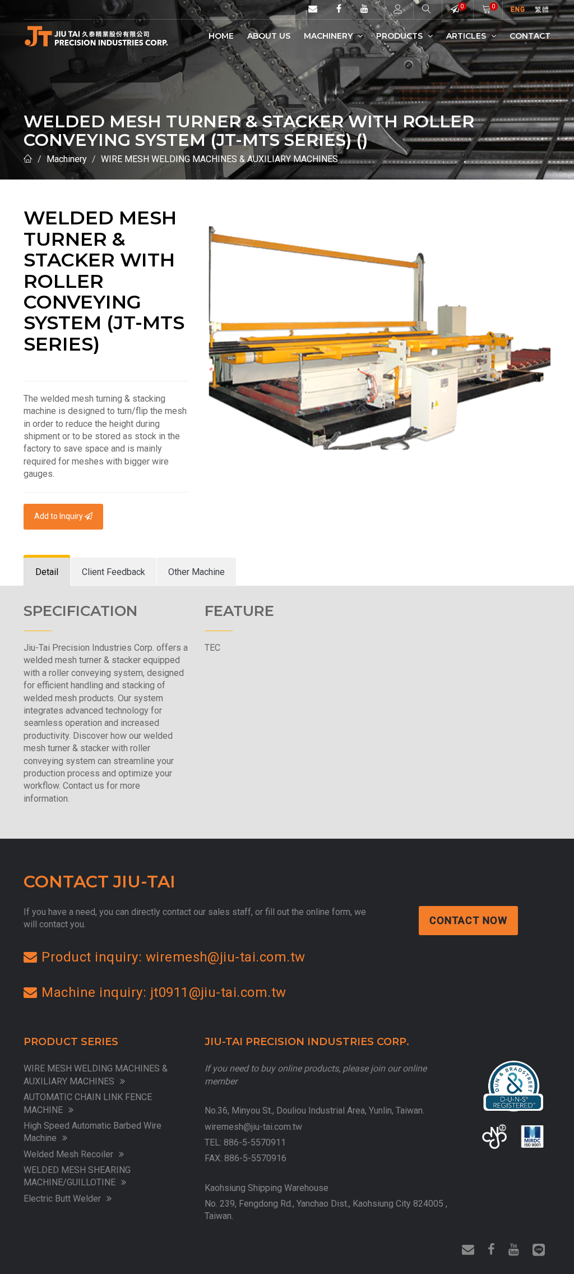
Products (400, 36)
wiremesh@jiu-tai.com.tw (253, 1126)
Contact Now (468, 920)
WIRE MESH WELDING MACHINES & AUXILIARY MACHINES (219, 159)
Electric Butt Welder (62, 1198)
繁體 (542, 9)
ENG (518, 9)
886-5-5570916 (255, 1158)
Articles (467, 36)
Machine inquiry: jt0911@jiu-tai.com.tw (163, 992)
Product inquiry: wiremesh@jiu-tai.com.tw (173, 957)
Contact (530, 36)
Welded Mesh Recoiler (68, 1154)
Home (221, 36)
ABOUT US (268, 36)
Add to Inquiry (59, 516)
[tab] (47, 572)
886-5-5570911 (255, 1142)
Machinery (329, 36)
